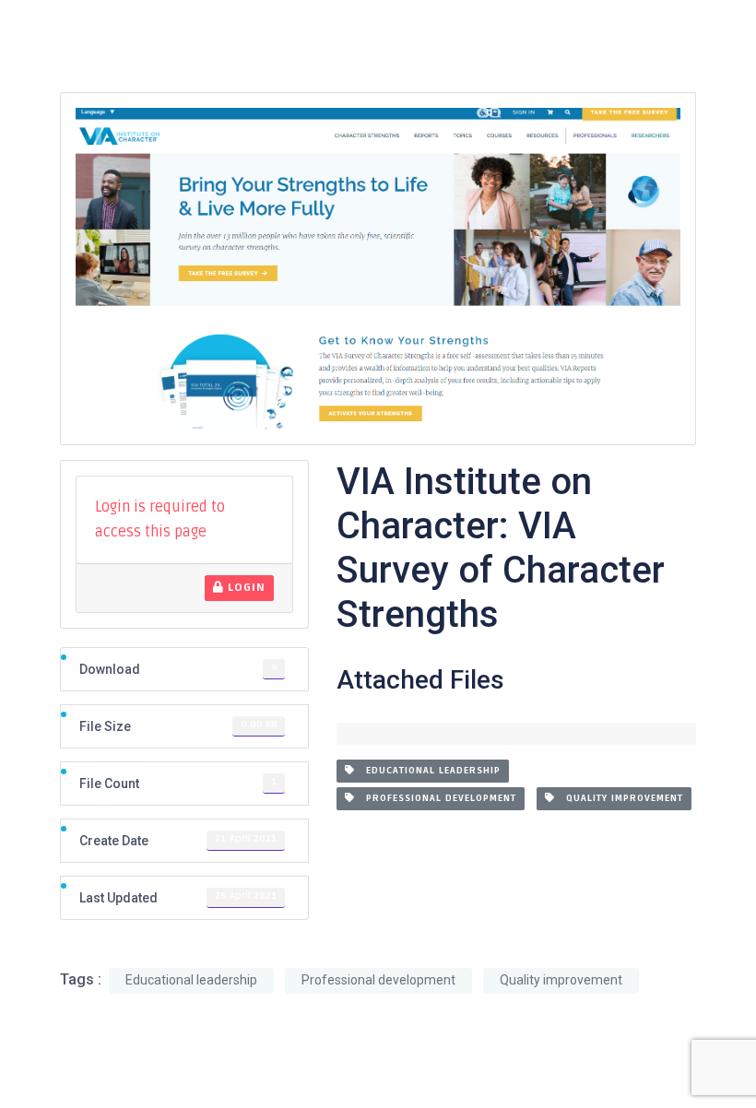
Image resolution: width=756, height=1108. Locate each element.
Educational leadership (428, 770)
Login (245, 588)
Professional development (435, 798)
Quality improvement (619, 798)
